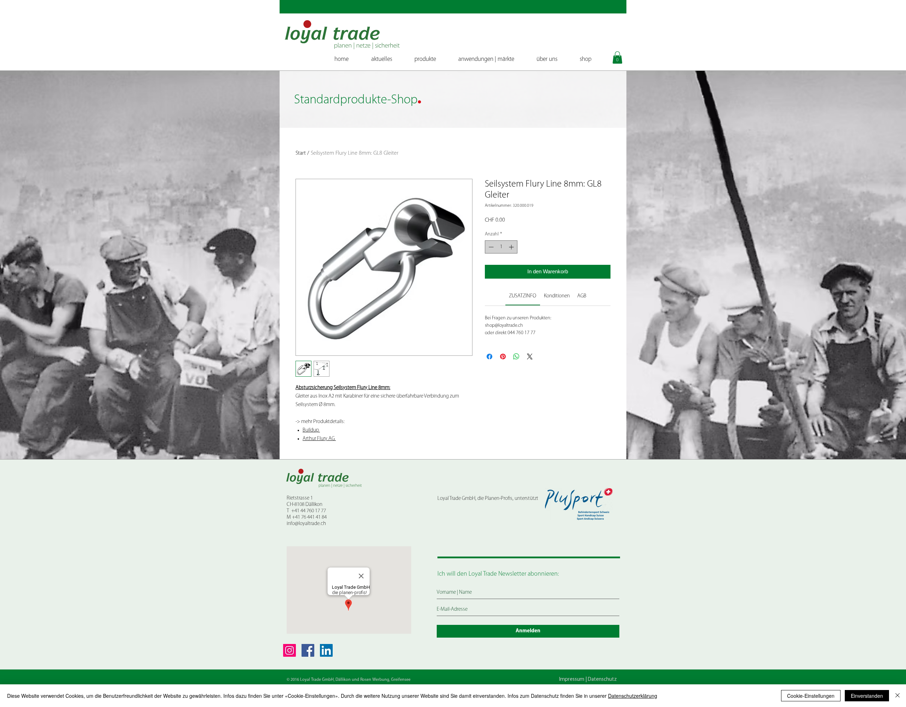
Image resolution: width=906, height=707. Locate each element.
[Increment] (512, 247)
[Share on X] (530, 356)
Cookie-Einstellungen (811, 695)
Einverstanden (867, 695)
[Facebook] (308, 650)
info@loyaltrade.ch (306, 523)
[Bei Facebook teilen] (489, 356)
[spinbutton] (501, 247)
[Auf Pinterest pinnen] (503, 356)
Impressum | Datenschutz (588, 679)
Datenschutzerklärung (632, 695)
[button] (617, 57)
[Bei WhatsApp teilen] (516, 356)
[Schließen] (897, 695)
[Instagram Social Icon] (289, 650)
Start (301, 153)
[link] (522, 296)
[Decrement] (490, 247)
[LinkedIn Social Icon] (326, 650)
